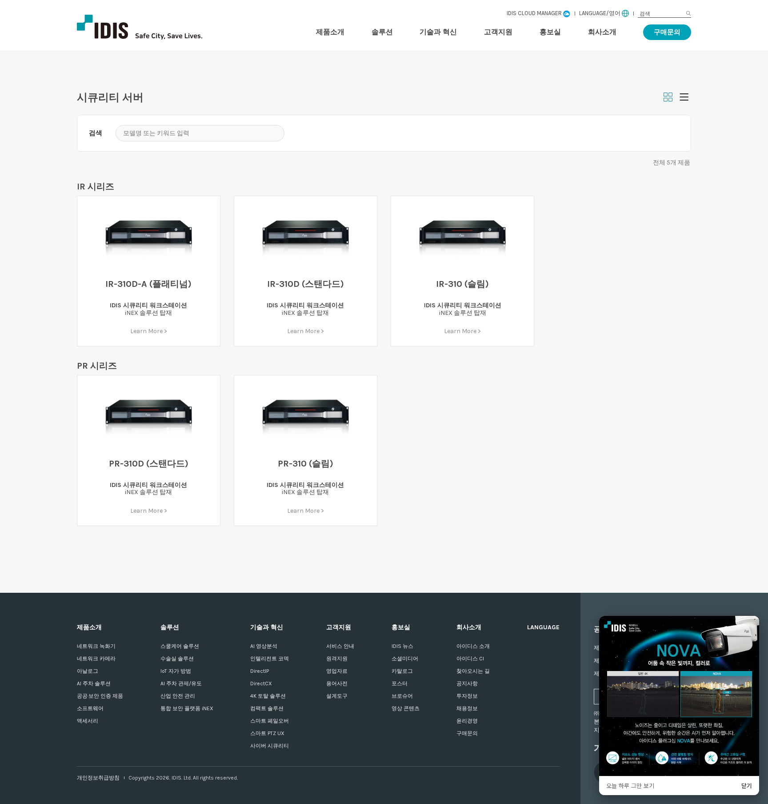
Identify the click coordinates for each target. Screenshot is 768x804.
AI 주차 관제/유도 (181, 683)
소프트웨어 (90, 708)
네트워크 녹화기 (96, 646)
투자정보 (467, 696)
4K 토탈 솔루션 (268, 696)
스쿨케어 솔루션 (179, 646)
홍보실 (550, 32)
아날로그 (87, 671)
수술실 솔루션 (177, 658)
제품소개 (330, 32)
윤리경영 (467, 721)
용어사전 (337, 683)
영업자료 (337, 671)
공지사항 (467, 683)
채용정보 (467, 708)
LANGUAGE (543, 627)
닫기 (746, 785)
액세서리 (87, 721)
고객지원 (498, 32)
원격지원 (337, 658)
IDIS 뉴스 (402, 646)
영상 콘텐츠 (406, 708)
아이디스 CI (470, 658)
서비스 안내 (340, 646)
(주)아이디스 (166, 27)
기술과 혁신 (438, 32)
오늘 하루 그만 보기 (630, 785)
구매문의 (667, 32)
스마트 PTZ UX (267, 733)
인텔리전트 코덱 (269, 658)
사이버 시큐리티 (269, 746)
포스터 (400, 683)
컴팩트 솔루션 (267, 708)
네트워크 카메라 (96, 658)
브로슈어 (402, 696)
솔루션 (382, 32)
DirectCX (261, 683)
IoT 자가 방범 (175, 671)
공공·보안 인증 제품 (100, 696)
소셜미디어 (405, 658)
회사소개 (602, 32)
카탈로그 (402, 671)
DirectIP (259, 671)
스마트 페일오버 (269, 721)
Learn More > (148, 331)
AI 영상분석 (263, 646)
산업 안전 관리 (177, 696)
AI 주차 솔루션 (94, 683)
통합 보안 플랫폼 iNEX (186, 708)
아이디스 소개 (473, 646)
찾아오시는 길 (473, 671)
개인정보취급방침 (98, 778)
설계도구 (337, 696)
